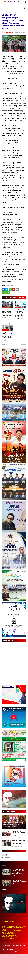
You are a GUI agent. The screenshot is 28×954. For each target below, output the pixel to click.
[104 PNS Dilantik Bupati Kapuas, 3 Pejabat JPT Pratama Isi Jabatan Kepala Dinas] (6, 843)
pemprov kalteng (11, 12)
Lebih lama (23, 344)
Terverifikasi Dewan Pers (14, 947)
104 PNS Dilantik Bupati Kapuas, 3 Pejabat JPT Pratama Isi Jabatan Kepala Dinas (18, 843)
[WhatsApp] (10, 289)
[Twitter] (6, 289)
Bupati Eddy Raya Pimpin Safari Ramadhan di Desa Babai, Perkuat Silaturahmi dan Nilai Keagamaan (19, 872)
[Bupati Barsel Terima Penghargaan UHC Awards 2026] (6, 883)
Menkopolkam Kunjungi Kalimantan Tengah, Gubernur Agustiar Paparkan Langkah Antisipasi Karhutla (7, 335)
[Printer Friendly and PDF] (6, 292)
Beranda (4, 12)
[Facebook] (3, 289)
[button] (2, 2)
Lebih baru (5, 344)
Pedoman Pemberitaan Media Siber (16, 945)
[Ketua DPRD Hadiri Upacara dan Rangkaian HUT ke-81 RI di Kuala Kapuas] (6, 833)
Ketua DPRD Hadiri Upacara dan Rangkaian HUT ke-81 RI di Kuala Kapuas (18, 833)
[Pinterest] (13, 289)
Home (4, 945)
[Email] (17, 289)
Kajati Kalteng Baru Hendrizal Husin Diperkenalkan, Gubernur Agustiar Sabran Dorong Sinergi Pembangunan (20, 314)
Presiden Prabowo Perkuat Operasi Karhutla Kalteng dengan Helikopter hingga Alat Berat (7, 312)
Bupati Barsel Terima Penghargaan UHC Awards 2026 (19, 882)
